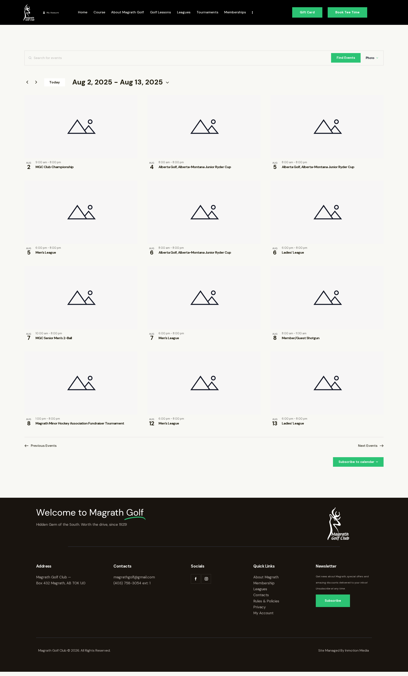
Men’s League (45, 252)
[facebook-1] (195, 579)
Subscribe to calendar (356, 462)
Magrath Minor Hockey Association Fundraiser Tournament (79, 423)
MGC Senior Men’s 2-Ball (53, 338)
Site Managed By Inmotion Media (344, 650)
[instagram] (206, 579)
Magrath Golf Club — (53, 577)
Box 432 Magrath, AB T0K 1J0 (60, 583)
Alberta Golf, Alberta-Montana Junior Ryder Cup (195, 167)
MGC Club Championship (54, 167)
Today (54, 82)
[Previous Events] (27, 82)
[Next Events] (36, 82)
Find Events (346, 58)
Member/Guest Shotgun (300, 338)
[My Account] (44, 12)
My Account (53, 12)
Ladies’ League (293, 252)
